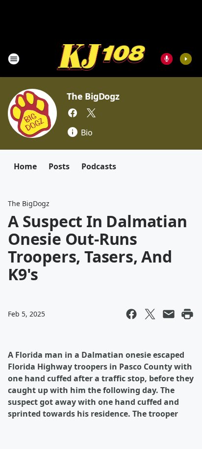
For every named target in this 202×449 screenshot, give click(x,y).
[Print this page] (187, 314)
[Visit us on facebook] (72, 113)
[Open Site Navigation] (14, 59)
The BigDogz (93, 96)
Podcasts (98, 166)
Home (25, 166)
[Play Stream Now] (186, 59)
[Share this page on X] (150, 314)
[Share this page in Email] (169, 314)
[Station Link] (101, 58)
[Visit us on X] (91, 113)
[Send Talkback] (167, 59)
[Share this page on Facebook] (131, 314)
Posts (59, 166)
